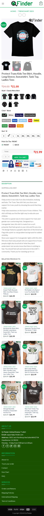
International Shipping (10, 497)
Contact (5, 468)
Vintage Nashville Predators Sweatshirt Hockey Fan (10, 410)
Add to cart (20, 157)
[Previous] (5, 39)
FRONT (6, 145)
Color (4, 111)
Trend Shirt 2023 (26, 11)
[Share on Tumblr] (26, 171)
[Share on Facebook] (7, 171)
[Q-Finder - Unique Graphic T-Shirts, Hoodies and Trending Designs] (22, 3)
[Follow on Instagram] (7, 446)
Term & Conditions (8, 501)
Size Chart (5, 472)
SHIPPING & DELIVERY (9, 188)
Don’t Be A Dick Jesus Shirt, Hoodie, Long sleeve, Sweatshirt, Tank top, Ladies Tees (11, 371)
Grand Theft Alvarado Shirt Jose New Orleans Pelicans (10, 292)
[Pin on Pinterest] (19, 171)
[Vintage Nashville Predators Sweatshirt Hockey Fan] (11, 392)
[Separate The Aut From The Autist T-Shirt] (32, 312)
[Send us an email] (15, 446)
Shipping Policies (8, 493)
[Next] (39, 39)
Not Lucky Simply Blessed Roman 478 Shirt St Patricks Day (31, 370)
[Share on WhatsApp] (3, 171)
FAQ (3, 476)
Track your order (8, 464)
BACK (17, 145)
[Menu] (3, 3)
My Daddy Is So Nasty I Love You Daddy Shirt (32, 291)
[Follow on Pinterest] (19, 446)
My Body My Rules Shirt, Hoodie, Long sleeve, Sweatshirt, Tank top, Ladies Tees (11, 331)
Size (3, 131)
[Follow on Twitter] (11, 446)
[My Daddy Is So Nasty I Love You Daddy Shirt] (32, 274)
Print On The (6, 141)
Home (13, 11)
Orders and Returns (9, 489)
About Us (5, 460)
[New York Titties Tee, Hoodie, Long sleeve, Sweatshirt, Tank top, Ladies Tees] (32, 392)
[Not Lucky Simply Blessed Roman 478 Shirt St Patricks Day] (32, 352)
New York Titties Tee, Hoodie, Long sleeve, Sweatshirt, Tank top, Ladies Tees (32, 411)
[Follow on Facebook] (3, 446)
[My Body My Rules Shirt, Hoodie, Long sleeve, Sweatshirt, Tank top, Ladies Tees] (11, 312)
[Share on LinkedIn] (23, 171)
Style (4, 91)
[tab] (22, 183)
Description (6, 183)
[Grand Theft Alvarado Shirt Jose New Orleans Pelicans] (11, 274)
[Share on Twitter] (11, 171)
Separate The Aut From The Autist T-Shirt (32, 329)
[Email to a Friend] (15, 171)
